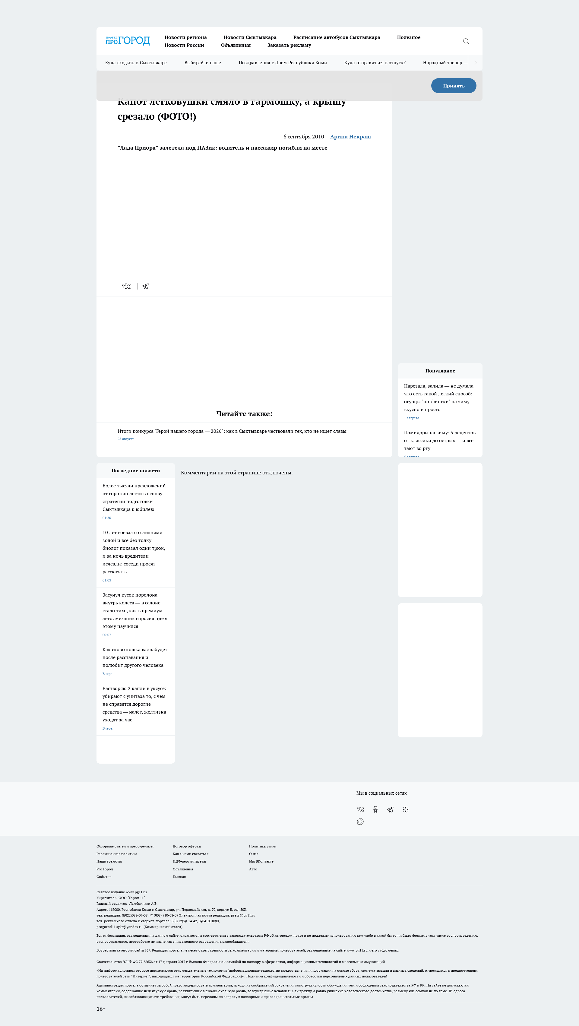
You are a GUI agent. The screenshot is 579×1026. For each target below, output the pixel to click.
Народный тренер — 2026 (451, 62)
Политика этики (262, 846)
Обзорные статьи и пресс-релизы (124, 846)
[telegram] (147, 286)
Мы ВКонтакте (261, 861)
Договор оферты (187, 846)
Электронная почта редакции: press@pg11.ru (217, 915)
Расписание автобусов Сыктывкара (336, 37)
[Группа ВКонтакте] (360, 809)
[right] (475, 63)
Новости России (184, 45)
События (103, 876)
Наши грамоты (109, 861)
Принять (454, 86)
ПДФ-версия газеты (189, 861)
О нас (253, 853)
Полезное (409, 37)
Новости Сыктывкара (250, 37)
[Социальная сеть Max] (360, 821)
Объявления (236, 45)
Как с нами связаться (190, 853)
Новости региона (186, 37)
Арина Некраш (350, 136)
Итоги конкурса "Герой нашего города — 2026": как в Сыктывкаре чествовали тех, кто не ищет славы (232, 434)
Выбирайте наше (203, 62)
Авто (253, 869)
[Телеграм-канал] (390, 809)
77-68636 (146, 961)
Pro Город (104, 869)
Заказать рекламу (289, 45)
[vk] (127, 286)
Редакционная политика (116, 853)
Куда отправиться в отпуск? (375, 62)
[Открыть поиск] (466, 41)
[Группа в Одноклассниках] (375, 809)
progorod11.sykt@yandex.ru (119, 926)
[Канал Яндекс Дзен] (405, 809)
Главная (179, 876)
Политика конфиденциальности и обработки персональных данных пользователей (316, 976)
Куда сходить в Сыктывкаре (136, 62)
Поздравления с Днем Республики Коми (283, 62)
